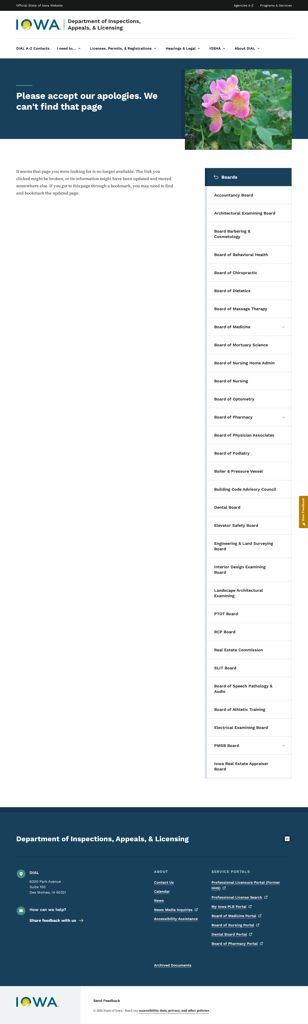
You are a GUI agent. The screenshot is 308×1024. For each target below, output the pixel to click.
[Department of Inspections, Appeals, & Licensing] (39, 24)
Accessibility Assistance (176, 919)
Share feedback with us (53, 920)
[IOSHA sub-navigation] (224, 48)
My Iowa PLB (228, 906)
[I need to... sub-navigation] (79, 48)
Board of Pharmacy (234, 943)
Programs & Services (276, 5)
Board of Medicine (233, 916)
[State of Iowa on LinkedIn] (287, 842)
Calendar (162, 891)
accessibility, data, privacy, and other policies (174, 1010)
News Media (173, 910)
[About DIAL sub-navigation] (258, 48)
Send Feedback (106, 1001)
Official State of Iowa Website (39, 5)
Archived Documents (172, 965)
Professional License (236, 897)
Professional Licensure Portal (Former (245, 885)
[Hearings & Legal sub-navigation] (198, 48)
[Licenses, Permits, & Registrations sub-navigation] (155, 48)
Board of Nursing (232, 925)
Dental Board (229, 934)
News (159, 900)
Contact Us (164, 882)
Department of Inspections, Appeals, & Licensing (104, 24)
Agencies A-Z (244, 5)
